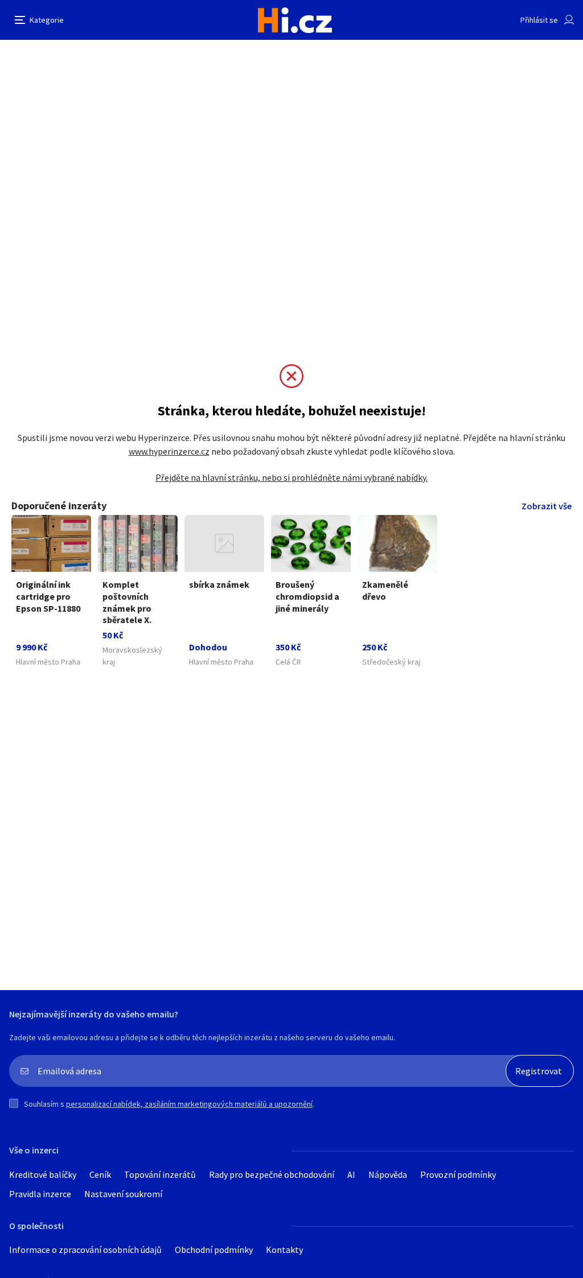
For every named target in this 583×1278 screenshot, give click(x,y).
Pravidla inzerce (40, 1193)
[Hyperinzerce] (295, 20)
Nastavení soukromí (123, 1193)
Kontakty (284, 1249)
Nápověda (387, 1174)
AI (351, 1174)
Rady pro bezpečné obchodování (271, 1174)
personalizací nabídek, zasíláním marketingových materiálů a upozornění (189, 1104)
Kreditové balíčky (42, 1174)
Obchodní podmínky (214, 1249)
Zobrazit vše (547, 506)
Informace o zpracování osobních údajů (85, 1249)
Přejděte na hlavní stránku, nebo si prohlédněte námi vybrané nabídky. (291, 477)
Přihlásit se (539, 20)
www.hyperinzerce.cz (169, 451)
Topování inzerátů (160, 1174)
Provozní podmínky (458, 1174)
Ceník (100, 1174)
